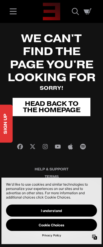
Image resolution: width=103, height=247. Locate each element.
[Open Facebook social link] (20, 146)
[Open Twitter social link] (32, 146)
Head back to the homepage (51, 107)
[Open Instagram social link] (45, 146)
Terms (52, 176)
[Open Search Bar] (75, 11)
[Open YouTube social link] (58, 146)
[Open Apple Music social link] (70, 146)
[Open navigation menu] (13, 11)
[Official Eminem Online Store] (51, 11)
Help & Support (51, 169)
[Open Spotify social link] (83, 146)
